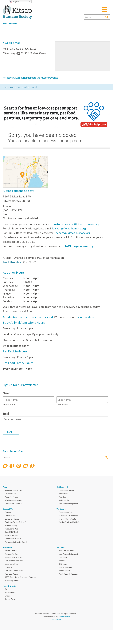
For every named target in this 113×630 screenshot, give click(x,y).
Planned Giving (11, 525)
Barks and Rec (64, 500)
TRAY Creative (64, 617)
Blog (6, 589)
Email (6, 413)
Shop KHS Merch (11, 532)
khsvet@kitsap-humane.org (69, 228)
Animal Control (11, 551)
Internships (63, 494)
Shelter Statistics (65, 567)
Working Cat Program (13, 500)
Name (6, 393)
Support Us (8, 509)
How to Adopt (10, 494)
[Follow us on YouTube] (25, 466)
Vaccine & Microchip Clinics (69, 522)
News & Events (9, 586)
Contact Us (63, 557)
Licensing (8, 567)
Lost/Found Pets (11, 564)
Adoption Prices (11, 497)
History (61, 561)
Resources (7, 547)
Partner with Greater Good (16, 542)
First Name (9, 404)
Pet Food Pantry (11, 574)
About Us (61, 547)
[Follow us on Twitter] (5, 466)
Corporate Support (12, 519)
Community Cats (65, 512)
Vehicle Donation (11, 535)
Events (7, 596)
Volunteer (62, 497)
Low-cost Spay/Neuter (67, 519)
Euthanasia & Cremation (68, 515)
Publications (10, 592)
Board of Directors (66, 551)
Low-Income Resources (14, 561)
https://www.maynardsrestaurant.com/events (30, 77)
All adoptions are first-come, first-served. (28, 317)
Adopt (5, 487)
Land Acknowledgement (68, 503)
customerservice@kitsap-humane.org (76, 224)
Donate (8, 512)
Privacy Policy (64, 570)
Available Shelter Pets (13, 490)
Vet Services (62, 509)
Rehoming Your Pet (12, 580)
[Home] (17, 15)
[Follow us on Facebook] (12, 466)
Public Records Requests (68, 574)
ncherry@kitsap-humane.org (73, 232)
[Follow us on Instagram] (18, 466)
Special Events (10, 599)
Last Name (62, 404)
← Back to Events (8, 23)
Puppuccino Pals (11, 529)
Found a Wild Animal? (13, 557)
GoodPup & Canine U (13, 503)
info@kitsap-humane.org (78, 246)
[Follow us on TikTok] (32, 466)
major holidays (85, 317)
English (15, 2)
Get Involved (62, 487)
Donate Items (10, 515)
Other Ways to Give (13, 539)
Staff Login (56, 619)
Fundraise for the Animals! (15, 522)
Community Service (66, 490)
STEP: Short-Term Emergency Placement (21, 577)
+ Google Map (11, 42)
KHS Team (63, 564)
